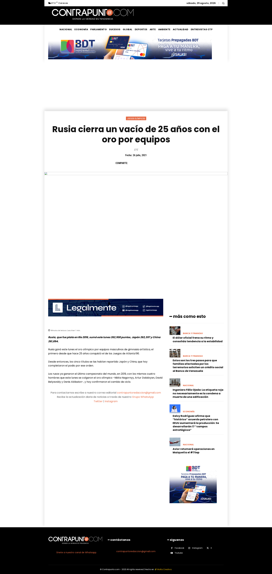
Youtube (179, 552)
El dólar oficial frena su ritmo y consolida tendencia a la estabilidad (198, 339)
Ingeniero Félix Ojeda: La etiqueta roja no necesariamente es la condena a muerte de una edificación (198, 393)
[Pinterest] (146, 163)
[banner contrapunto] (105, 318)
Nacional (188, 385)
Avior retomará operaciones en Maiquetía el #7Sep (194, 450)
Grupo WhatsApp (143, 397)
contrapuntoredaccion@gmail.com (139, 392)
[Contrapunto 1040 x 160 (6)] (130, 61)
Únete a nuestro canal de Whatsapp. (76, 552)
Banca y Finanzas (193, 333)
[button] (223, 3)
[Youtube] (172, 553)
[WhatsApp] (153, 163)
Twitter (98, 401)
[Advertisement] (136, 87)
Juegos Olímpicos (136, 118)
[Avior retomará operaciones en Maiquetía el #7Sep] (175, 442)
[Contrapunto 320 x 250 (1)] (193, 505)
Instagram (111, 401)
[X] (139, 163)
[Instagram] (189, 548)
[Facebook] (132, 163)
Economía (189, 412)
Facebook (179, 548)
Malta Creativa (164, 569)
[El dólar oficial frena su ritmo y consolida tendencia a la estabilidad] (175, 330)
